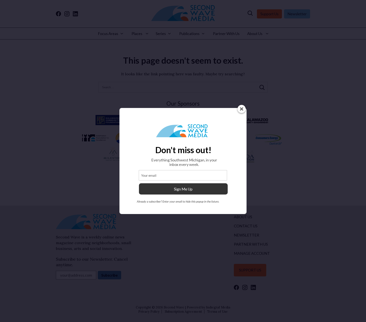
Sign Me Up (183, 189)
